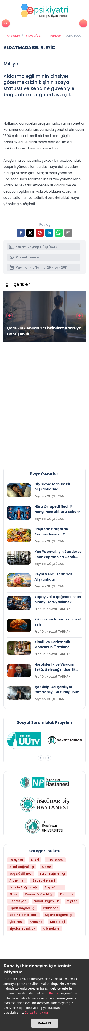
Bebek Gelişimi (43, 880)
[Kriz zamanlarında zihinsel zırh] (19, 625)
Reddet (54, 993)
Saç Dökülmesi (20, 873)
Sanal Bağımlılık (46, 901)
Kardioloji (57, 922)
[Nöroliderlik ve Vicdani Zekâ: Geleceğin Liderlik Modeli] (19, 670)
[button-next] (48, 758)
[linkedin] (49, 233)
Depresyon (17, 901)
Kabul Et (44, 1023)
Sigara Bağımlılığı (58, 915)
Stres (13, 894)
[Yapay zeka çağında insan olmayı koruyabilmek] (19, 603)
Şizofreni (15, 922)
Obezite (36, 922)
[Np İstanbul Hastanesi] (44, 782)
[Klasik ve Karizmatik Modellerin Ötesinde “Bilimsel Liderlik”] (19, 648)
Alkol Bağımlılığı (21, 867)
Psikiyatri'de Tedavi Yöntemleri (32, 36)
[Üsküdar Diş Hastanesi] (44, 804)
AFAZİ (35, 860)
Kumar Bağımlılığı (38, 894)
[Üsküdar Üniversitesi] (44, 826)
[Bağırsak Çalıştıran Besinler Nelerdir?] (19, 535)
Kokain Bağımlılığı (23, 887)
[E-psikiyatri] (44, 10)
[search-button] (6, 23)
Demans (66, 894)
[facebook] (21, 233)
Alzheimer (17, 880)
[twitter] (30, 233)
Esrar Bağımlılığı (52, 873)
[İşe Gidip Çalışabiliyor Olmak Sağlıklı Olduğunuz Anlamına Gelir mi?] (19, 693)
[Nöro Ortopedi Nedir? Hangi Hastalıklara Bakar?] (19, 513)
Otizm (46, 867)
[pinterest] (40, 233)
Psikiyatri (56, 36)
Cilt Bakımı (51, 928)
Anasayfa (13, 36)
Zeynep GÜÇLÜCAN (42, 247)
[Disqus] (44, 402)
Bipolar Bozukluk (22, 928)
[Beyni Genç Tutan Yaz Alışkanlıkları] (19, 580)
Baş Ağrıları (54, 887)
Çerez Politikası (36, 1012)
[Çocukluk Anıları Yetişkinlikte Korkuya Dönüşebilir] (44, 316)
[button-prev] (41, 758)
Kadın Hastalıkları (23, 915)
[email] (68, 233)
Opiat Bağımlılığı (22, 908)
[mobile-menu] (83, 23)
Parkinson (50, 908)
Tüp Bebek (55, 860)
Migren (72, 901)
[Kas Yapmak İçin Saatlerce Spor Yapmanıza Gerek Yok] (19, 558)
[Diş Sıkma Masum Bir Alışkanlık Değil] (19, 490)
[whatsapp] (59, 233)
